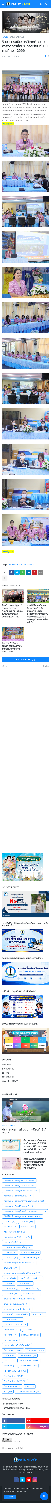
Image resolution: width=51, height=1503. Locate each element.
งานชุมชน (10, 1252)
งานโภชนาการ (11, 1288)
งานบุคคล (11, 1268)
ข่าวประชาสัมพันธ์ (17, 37)
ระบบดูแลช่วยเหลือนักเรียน (17, 1345)
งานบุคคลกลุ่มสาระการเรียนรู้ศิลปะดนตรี (22, 1273)
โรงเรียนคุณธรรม (13, 1350)
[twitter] (13, 1426)
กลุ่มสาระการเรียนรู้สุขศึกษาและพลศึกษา (22, 1216)
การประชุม (26, 1221)
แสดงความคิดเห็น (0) (25, 659)
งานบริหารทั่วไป (31, 1257)
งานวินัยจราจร (30, 1293)
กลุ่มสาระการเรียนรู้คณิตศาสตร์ (19, 1185)
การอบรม (27, 1226)
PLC (8, 1391)
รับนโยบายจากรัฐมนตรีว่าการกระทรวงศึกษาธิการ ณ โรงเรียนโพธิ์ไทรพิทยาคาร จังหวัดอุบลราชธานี (12, 611)
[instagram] (35, 1479)
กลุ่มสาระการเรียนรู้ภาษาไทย (17, 1195)
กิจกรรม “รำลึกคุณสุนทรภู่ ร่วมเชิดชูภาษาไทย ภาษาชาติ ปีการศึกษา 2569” (12, 647)
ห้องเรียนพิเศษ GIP (14, 1376)
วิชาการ (9, 1360)
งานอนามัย (38, 1314)
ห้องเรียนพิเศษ (28, 1365)
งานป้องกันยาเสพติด (31, 1278)
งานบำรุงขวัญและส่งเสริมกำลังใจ (19, 1262)
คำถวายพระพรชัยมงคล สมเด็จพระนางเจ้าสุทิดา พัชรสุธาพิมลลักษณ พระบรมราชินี (35, 1163)
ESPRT (29, 1386)
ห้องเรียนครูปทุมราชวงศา (12, 1404)
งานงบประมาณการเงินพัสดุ (17, 1247)
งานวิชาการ (29, 565)
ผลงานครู (10, 1334)
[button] (3, 3)
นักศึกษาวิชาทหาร (12, 1329)
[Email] (40, 572)
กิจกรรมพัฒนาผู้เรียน (15, 1231)
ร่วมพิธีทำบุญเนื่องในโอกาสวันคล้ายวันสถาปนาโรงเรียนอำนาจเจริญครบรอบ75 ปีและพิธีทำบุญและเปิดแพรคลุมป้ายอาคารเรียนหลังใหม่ (37, 614)
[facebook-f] (13, 1420)
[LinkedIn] (28, 572)
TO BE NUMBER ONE (28, 1391)
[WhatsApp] (22, 572)
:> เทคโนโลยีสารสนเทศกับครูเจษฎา (16, 1408)
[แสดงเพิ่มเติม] (4, 578)
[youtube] (37, 1420)
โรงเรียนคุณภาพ (35, 1350)
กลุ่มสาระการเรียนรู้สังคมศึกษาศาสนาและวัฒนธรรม (25, 1211)
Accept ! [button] (10, 1496)
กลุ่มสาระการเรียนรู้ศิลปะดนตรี (18, 1206)
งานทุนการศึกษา (30, 1252)
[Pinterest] (34, 572)
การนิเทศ (9, 1221)
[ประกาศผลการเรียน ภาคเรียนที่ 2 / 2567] (25, 1110)
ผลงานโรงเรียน (12, 1340)
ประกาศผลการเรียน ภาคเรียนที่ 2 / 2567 (24, 1131)
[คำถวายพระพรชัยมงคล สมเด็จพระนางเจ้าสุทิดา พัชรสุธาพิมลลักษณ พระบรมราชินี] (11, 1163)
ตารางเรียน (6, 1065)
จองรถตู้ (5, 1073)
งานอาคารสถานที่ (12, 1319)
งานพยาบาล (25, 1283)
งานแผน (9, 1283)
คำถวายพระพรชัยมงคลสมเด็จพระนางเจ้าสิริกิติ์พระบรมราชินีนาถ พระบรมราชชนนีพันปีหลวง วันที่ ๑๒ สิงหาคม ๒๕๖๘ (36, 1146)
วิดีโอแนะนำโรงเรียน (28, 1360)
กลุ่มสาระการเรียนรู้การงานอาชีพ (19, 1180)
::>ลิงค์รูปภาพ (8, 123)
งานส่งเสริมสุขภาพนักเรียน (17, 1309)
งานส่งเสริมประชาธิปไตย (15, 1304)
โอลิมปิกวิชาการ (12, 1386)
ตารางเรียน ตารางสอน (15, 1324)
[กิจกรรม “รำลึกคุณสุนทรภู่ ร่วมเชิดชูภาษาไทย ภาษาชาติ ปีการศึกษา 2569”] (13, 634)
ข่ (28, 1237)
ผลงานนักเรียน (30, 1334)
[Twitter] (17, 572)
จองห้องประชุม (8, 1076)
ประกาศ (30, 1329)
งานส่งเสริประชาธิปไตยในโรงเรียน (19, 1298)
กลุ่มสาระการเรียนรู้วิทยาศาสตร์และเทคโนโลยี (24, 1201)
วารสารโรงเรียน (27, 1355)
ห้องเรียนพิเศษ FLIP (15, 1371)
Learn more (21, 1491)
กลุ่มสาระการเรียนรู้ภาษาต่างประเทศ (21, 1190)
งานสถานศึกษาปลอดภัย (16, 1314)
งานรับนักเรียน (31, 1288)
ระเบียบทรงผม (8, 1068)
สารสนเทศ (9, 1365)
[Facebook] (11, 572)
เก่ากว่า (45, 666)
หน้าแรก (5, 37)
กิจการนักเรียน (12, 1237)
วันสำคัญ (9, 1355)
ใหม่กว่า (6, 666)
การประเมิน (10, 1226)
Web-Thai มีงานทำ (10, 1081)
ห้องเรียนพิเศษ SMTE (15, 1381)
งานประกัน (10, 1278)
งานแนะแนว (11, 1257)
